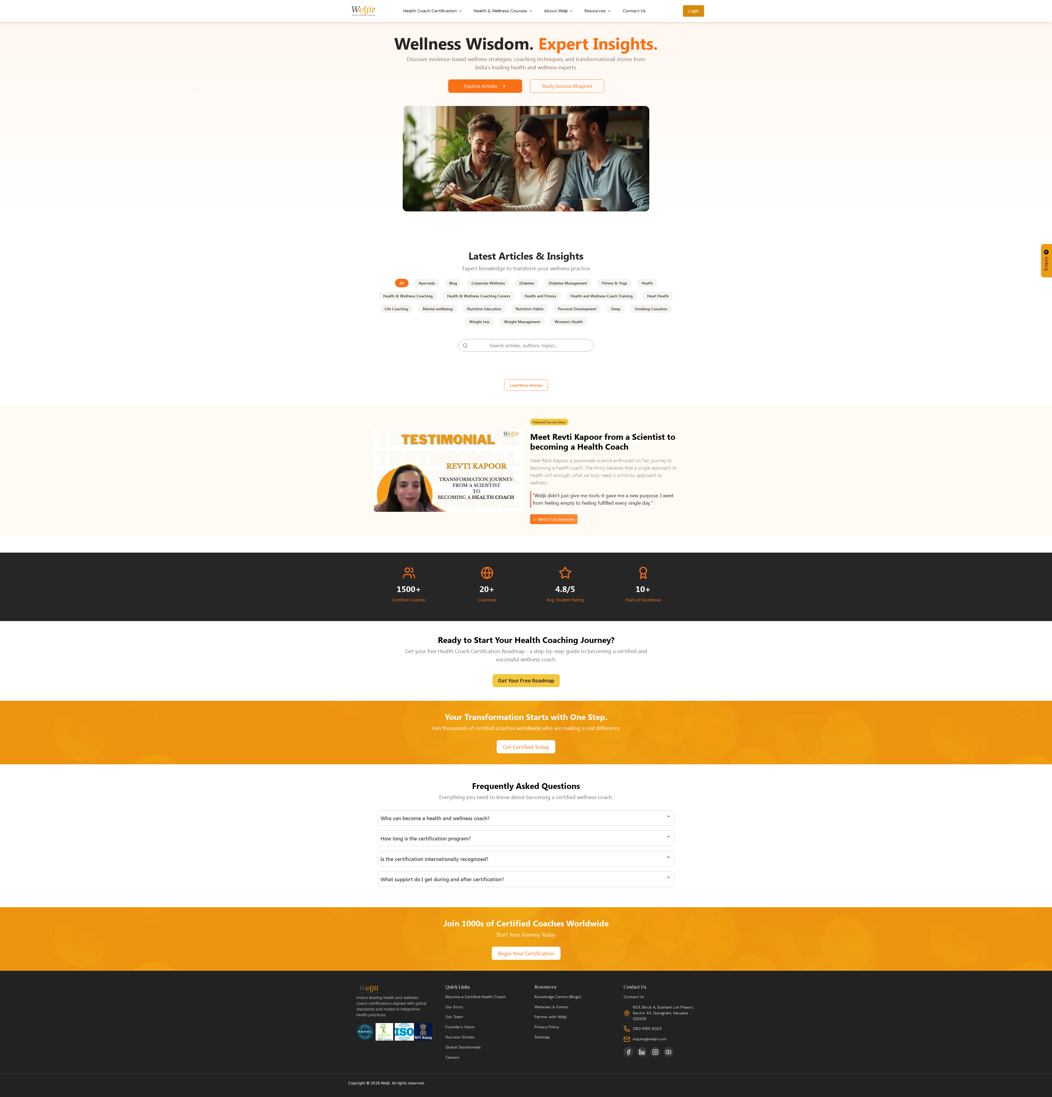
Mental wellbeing (438, 308)
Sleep (615, 308)
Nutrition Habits (530, 308)
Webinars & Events (551, 1006)
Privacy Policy (546, 1026)
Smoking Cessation (651, 308)
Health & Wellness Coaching (408, 295)
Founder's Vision (460, 1026)
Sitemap (542, 1037)
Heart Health (658, 295)
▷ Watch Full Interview (553, 519)
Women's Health (569, 321)
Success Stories (459, 1037)
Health (647, 283)
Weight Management (522, 321)
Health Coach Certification (430, 11)
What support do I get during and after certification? (442, 879)
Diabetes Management (568, 283)
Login (693, 11)
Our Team (454, 1016)
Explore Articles (481, 86)
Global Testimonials (463, 1047)
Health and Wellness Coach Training (602, 295)
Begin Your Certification (526, 953)
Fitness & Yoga (614, 283)
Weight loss (479, 321)
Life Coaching (396, 308)
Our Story (454, 1006)
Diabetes (526, 283)
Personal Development (577, 308)
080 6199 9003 (647, 1028)
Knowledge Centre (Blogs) (557, 996)
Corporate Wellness (488, 283)
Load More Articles (526, 385)
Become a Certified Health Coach (475, 996)
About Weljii (556, 11)
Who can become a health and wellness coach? (435, 818)
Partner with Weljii (550, 1016)
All (401, 283)
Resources (596, 11)
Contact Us (634, 11)
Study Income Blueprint (567, 86)
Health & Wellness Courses (501, 11)
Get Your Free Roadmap (526, 681)
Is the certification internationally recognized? (434, 858)
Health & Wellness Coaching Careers (478, 295)
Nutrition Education (484, 308)
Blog (453, 283)
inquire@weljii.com (649, 1038)
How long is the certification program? (426, 838)
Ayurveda (427, 283)
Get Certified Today (526, 746)
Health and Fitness (540, 295)
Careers (452, 1057)
